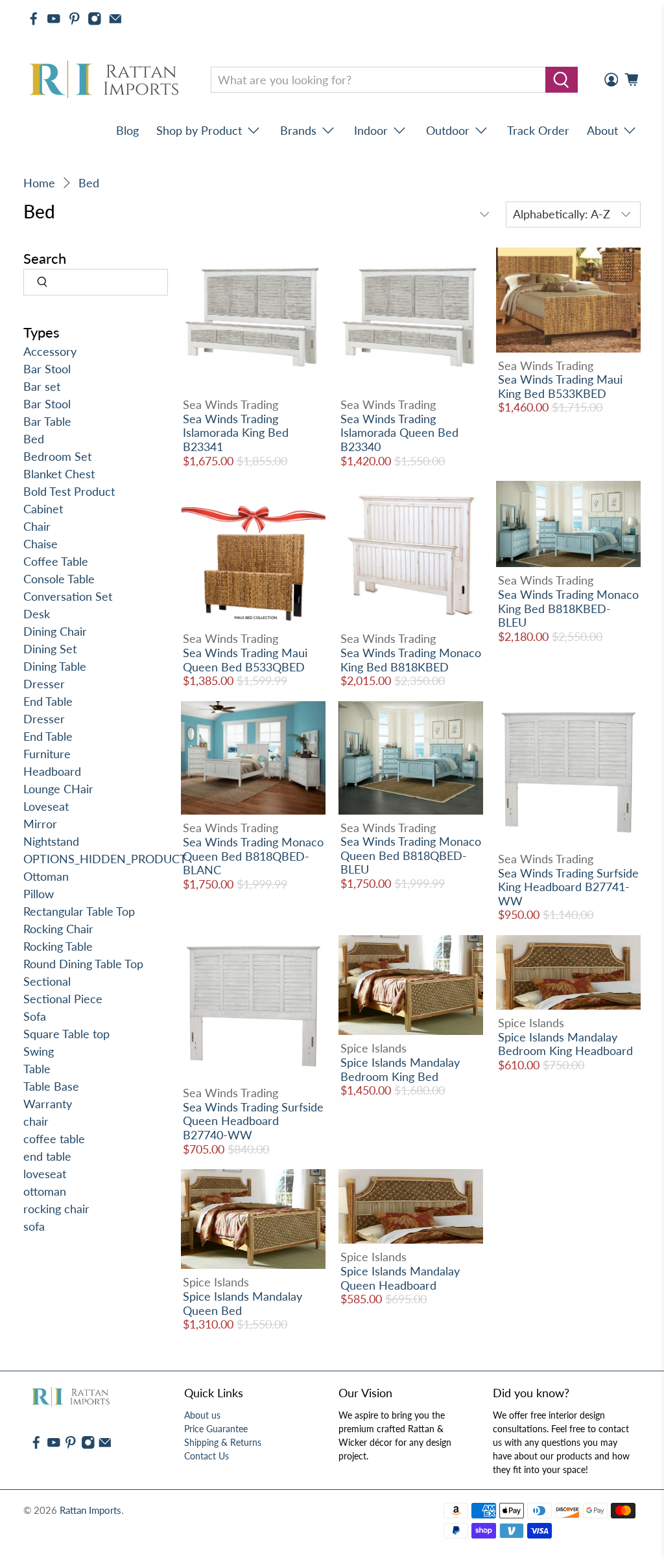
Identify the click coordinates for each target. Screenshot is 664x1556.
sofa (34, 1226)
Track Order (538, 130)
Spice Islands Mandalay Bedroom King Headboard (565, 1044)
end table (47, 1156)
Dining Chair (55, 631)
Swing (38, 1051)
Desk (36, 614)
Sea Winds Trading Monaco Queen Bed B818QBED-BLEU (410, 855)
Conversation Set (67, 596)
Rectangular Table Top (79, 911)
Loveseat (46, 806)
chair (36, 1121)
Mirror (40, 824)
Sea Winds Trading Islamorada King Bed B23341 (236, 433)
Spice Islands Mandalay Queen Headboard (400, 1278)
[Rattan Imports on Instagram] (95, 19)
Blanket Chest (59, 474)
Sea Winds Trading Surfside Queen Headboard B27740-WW (253, 1121)
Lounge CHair (58, 789)
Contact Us (206, 1455)
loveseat (44, 1174)
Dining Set (50, 649)
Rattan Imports (90, 1510)
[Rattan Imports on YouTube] (54, 19)
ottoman (44, 1191)
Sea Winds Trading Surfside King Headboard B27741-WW (568, 887)
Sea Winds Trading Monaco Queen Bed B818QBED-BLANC (253, 856)
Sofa (34, 1016)
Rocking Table (58, 946)
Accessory (50, 351)
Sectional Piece (62, 999)
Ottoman (46, 876)
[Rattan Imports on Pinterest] (74, 19)
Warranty (47, 1104)
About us (202, 1415)
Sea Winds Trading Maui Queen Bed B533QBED (245, 659)
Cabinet (43, 509)
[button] (663, 1550)
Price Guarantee (216, 1428)
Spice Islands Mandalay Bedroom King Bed (400, 1069)
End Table (48, 701)
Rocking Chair (58, 929)
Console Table (59, 579)
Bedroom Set (57, 456)
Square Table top (66, 1034)
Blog (127, 130)
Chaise (40, 544)
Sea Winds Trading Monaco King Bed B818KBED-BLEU (568, 608)
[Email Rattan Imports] (115, 19)
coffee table (54, 1139)
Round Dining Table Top (83, 964)
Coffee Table (55, 561)
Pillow (38, 894)
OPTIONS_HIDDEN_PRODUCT (105, 859)
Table (37, 1069)
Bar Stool (47, 369)
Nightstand (51, 841)
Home (39, 183)
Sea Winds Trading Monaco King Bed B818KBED (410, 659)
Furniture (47, 754)
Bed (88, 183)
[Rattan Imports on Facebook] (34, 19)
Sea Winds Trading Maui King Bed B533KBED (560, 386)
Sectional (47, 981)
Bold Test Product (69, 491)
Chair (37, 526)
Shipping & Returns (222, 1442)
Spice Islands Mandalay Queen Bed (242, 1303)
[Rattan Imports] (106, 80)
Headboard (52, 771)
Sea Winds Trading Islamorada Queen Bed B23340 (399, 433)
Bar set (41, 386)
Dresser (44, 684)
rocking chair (56, 1209)
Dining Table (54, 666)
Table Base (51, 1086)
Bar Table (47, 421)
